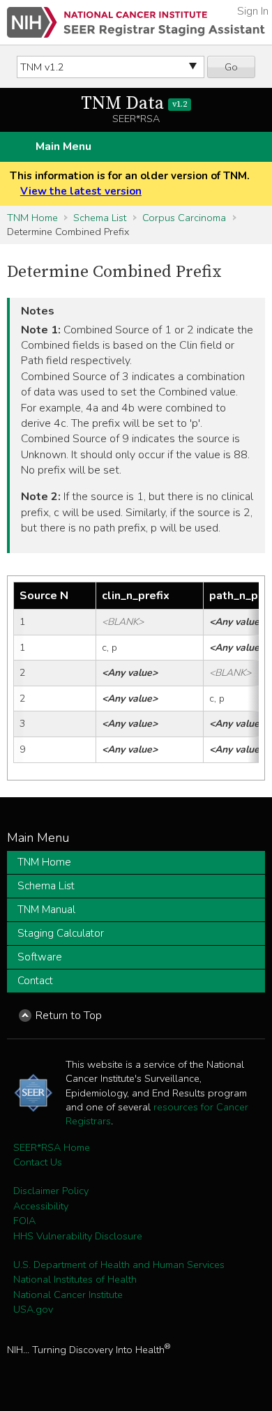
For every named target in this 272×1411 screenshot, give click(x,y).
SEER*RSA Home (51, 1147)
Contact (35, 981)
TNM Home (32, 218)
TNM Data (134, 103)
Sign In (253, 11)
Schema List (99, 218)
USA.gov (33, 1309)
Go (231, 67)
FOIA (24, 1221)
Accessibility (40, 1206)
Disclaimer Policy (51, 1191)
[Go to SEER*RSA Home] (136, 22)
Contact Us (37, 1162)
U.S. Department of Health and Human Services (119, 1265)
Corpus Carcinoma (184, 218)
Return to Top (69, 1015)
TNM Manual (46, 909)
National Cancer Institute (68, 1294)
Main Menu (63, 146)
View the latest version (81, 191)
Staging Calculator (60, 933)
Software (39, 957)
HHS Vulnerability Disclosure (77, 1236)
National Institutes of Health (75, 1279)
